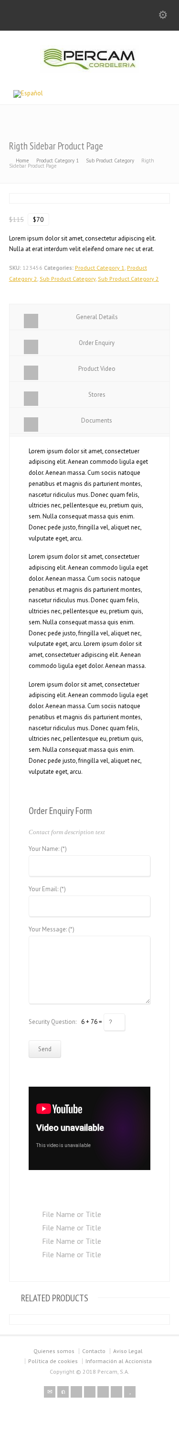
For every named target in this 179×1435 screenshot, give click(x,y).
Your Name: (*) (48, 849)
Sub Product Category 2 (128, 278)
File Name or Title (71, 1214)
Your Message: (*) (51, 929)
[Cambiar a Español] (28, 94)
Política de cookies (53, 1361)
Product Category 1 (100, 267)
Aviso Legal (128, 1351)
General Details (97, 317)
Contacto (93, 1351)
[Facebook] (76, 1392)
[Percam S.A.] (89, 71)
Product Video (97, 369)
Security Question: (52, 1022)
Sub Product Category (67, 278)
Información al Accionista (118, 1361)
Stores (96, 394)
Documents (96, 420)
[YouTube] (130, 1392)
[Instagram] (116, 1392)
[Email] (49, 1392)
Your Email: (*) (47, 889)
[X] (63, 1392)
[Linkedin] (103, 1392)
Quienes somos (53, 1351)
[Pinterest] (89, 1392)
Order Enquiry (97, 343)
